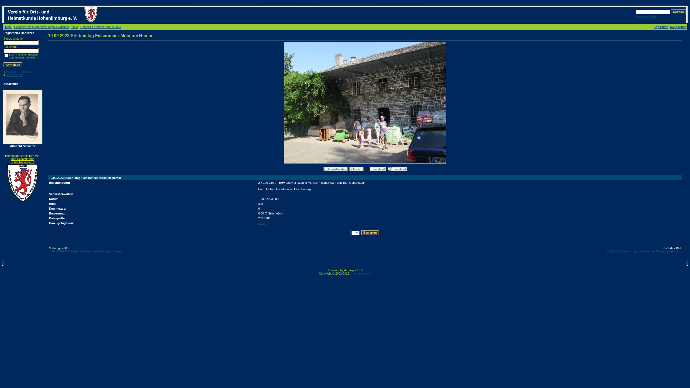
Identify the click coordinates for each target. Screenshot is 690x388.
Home (8, 27)
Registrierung (14, 75)
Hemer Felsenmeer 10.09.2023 (100, 27)
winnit (261, 223)
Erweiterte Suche (646, 16)
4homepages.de (360, 273)
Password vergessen (20, 71)
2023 (74, 27)
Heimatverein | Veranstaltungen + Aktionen (41, 27)
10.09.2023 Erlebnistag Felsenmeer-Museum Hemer (87, 251)
